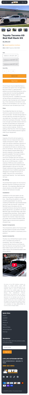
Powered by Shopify (17, 390)
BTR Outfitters (9, 390)
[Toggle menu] (3, 2)
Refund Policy (6, 327)
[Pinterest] (17, 376)
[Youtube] (7, 376)
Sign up (7, 352)
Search (4, 315)
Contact (5, 320)
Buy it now (14, 81)
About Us (5, 322)
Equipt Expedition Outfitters (12, 45)
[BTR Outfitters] (14, 2)
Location (5, 318)
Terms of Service (7, 329)
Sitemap (5, 331)
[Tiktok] (14, 376)
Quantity (5, 68)
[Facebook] (3, 376)
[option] (14, 16)
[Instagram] (10, 376)
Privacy (5, 325)
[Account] (22, 2)
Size (4, 52)
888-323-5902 (8, 366)
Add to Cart (14, 76)
